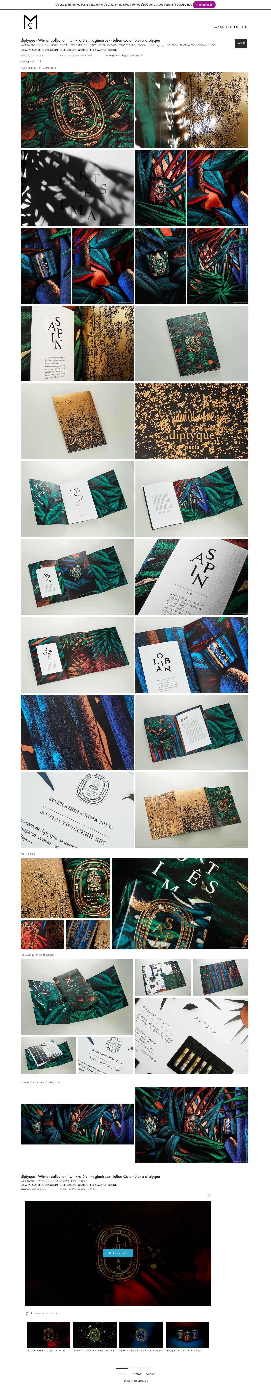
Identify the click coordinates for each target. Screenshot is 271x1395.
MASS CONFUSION (231, 27)
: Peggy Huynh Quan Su (124, 55)
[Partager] (207, 1195)
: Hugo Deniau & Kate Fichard (75, 55)
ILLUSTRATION (68, 50)
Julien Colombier (33, 55)
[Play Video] (48, 1337)
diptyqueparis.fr (30, 61)
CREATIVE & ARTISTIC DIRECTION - (40, 50)
